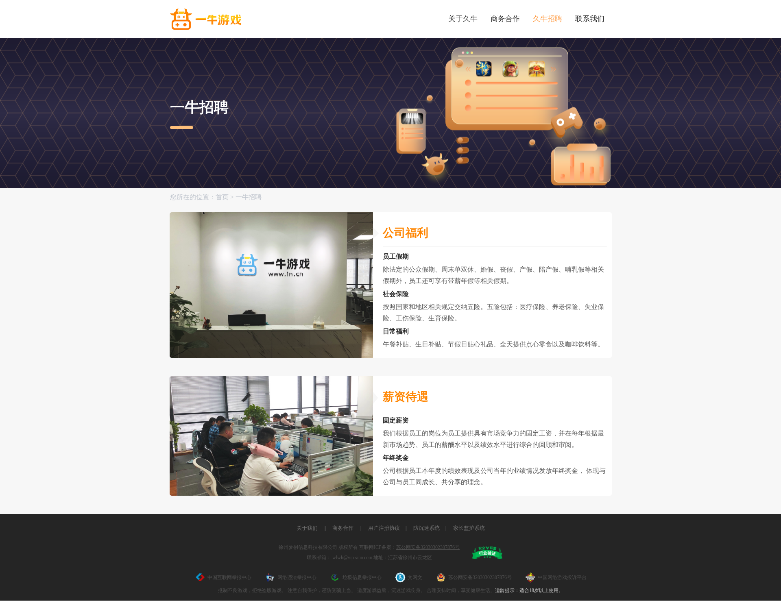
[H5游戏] (205, 19)
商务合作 (342, 528)
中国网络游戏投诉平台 (562, 577)
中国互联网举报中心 (229, 577)
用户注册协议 (384, 528)
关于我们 (307, 528)
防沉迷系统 (426, 528)
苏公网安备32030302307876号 (428, 547)
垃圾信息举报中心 (362, 577)
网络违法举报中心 (296, 577)
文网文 (415, 577)
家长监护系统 (469, 528)
